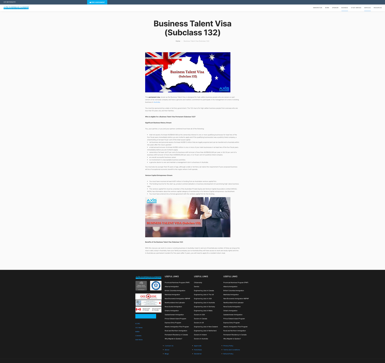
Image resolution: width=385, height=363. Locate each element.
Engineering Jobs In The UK (204, 295)
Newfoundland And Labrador (175, 303)
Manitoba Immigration (172, 295)
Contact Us (169, 346)
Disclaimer (198, 354)
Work (327, 8)
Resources (378, 8)
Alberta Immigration (172, 286)
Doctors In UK (199, 323)
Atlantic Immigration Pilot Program (177, 327)
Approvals (197, 346)
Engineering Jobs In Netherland (205, 331)
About (167, 350)
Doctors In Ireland (200, 335)
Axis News (139, 340)
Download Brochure (145, 317)
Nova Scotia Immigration (173, 307)
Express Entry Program (173, 323)
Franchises (198, 350)
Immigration (317, 8)
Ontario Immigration (172, 311)
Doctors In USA (199, 315)
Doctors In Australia (201, 339)
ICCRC (137, 323)
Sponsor (335, 8)
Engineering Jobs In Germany (204, 307)
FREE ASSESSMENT (98, 2)
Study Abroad (356, 8)
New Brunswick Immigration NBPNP (177, 299)
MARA (137, 332)
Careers (138, 336)
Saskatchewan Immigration (174, 315)
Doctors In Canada (200, 319)
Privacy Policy (228, 346)
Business (344, 8)
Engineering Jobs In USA (203, 299)
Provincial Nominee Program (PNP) (177, 282)
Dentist (196, 286)
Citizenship (198, 282)
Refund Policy (228, 354)
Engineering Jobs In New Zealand (206, 327)
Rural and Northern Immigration (176, 331)
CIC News (138, 327)
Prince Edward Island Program (175, 319)
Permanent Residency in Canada (176, 335)
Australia (157, 102)
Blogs (167, 354)
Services (367, 8)
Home (178, 41)
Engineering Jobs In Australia (204, 303)
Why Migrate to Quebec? (173, 339)
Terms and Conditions (231, 350)
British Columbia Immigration (175, 291)
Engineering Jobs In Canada (204, 291)
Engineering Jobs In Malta (203, 311)
